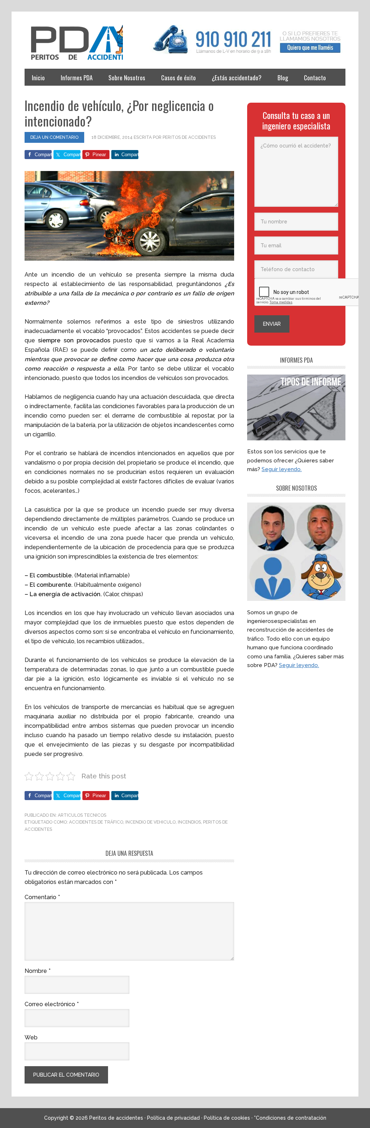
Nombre (38, 970)
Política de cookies (227, 1118)
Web (31, 1037)
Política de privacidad (173, 1118)
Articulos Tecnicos (82, 815)
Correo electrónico (52, 1004)
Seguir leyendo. (282, 469)
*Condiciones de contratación (290, 1118)
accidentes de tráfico (96, 822)
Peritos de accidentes (74, 43)
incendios (189, 822)
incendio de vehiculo (150, 822)
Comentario (42, 897)
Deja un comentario (54, 137)
